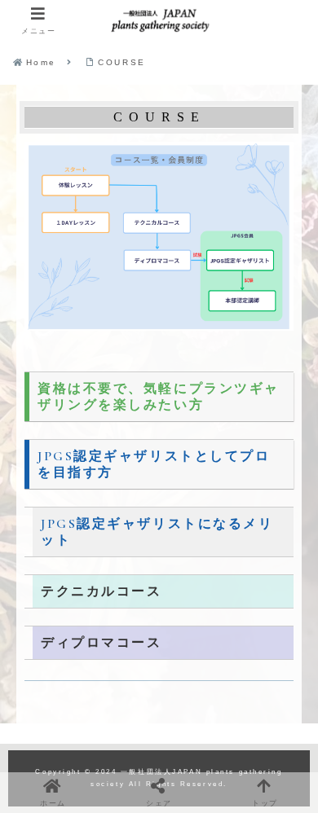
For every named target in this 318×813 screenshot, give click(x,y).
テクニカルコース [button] (101, 591)
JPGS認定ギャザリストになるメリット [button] (157, 532)
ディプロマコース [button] (101, 643)
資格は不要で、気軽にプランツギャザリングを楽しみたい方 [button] (159, 396)
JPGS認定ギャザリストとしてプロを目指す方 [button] (154, 464)
